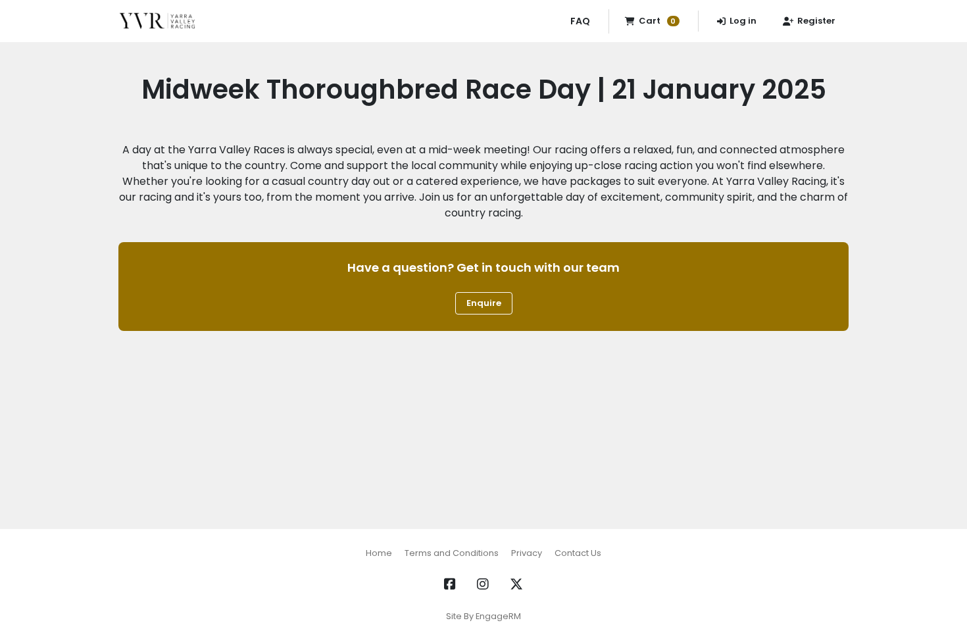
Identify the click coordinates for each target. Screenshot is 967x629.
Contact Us (578, 553)
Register (816, 20)
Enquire (483, 303)
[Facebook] (450, 584)
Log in (743, 20)
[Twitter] (516, 584)
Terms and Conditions (452, 553)
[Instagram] (482, 584)
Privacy (526, 553)
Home (379, 553)
